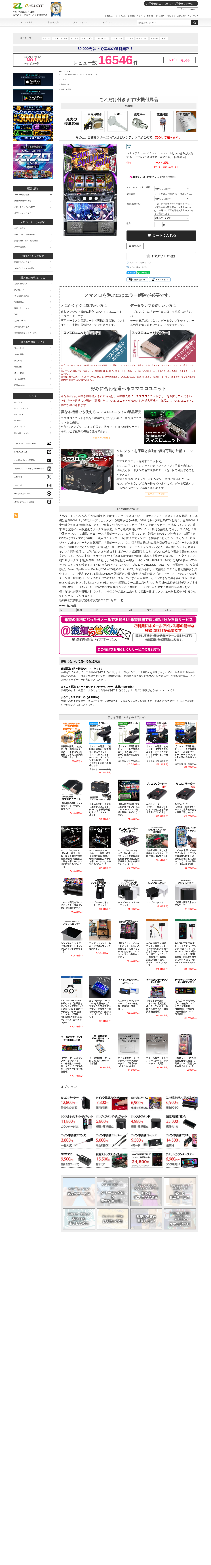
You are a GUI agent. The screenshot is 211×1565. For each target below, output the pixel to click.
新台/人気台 (53, 22)
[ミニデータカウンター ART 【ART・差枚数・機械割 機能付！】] (128, 987)
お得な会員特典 (20, 283)
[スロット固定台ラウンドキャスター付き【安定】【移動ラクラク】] (71, 888)
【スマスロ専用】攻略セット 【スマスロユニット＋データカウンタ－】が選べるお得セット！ (157, 752)
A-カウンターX (21, 408)
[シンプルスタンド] (157, 888)
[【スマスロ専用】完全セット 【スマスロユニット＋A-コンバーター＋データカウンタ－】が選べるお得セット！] (185, 732)
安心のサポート (20, 348)
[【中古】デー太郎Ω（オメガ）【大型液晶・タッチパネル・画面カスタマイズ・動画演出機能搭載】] (157, 987)
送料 (16, 314)
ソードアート (117, 38)
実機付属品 (19, 302)
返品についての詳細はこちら (141, 263)
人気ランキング (80, 22)
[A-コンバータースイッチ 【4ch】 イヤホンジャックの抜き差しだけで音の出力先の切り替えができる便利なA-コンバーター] (128, 837)
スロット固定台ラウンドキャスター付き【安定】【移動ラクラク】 (71, 905)
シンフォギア (86, 38)
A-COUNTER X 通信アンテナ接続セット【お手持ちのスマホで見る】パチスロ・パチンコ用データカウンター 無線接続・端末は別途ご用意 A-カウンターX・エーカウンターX (157, 954)
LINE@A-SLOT (20, 452)
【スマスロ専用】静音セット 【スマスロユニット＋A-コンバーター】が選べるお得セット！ (128, 752)
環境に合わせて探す (22, 262)
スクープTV (19, 427)
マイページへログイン (145, 16)
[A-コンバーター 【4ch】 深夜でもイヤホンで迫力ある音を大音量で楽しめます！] (185, 790)
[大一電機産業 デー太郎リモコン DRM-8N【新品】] (100, 1044)
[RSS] (16, 516)
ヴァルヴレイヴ (101, 38)
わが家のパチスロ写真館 (24, 460)
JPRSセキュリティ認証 (24, 502)
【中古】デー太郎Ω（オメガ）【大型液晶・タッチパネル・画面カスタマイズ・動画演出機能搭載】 (157, 1006)
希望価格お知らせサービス (25, 333)
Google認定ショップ (23, 493)
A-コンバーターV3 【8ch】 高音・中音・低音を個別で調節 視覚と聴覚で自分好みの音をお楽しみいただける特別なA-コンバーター (71, 858)
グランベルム (141, 38)
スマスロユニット (60, 38)
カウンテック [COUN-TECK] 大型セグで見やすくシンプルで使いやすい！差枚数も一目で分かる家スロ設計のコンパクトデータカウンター (100, 1009)
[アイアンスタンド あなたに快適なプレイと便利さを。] (100, 929)
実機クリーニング (21, 308)
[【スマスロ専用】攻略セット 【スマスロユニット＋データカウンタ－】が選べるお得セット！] (157, 732)
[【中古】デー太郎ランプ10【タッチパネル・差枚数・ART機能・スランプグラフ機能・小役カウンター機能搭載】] (71, 1044)
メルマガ (18, 485)
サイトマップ (193, 16)
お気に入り (109, 16)
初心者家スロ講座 (21, 296)
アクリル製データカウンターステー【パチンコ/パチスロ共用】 (157, 1061)
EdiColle (18, 414)
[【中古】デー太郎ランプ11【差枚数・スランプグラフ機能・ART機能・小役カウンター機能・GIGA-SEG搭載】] (185, 987)
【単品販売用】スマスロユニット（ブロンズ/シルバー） (71, 806)
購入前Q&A (19, 290)
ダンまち (154, 38)
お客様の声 (181, 16)
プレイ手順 (19, 354)
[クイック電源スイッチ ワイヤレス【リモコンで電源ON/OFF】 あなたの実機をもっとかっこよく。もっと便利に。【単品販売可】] (185, 837)
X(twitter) (18, 477)
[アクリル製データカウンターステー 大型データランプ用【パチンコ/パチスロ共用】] (128, 1044)
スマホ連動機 (19, 247)
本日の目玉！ (19, 228)
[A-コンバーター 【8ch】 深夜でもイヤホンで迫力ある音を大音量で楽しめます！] (157, 790)
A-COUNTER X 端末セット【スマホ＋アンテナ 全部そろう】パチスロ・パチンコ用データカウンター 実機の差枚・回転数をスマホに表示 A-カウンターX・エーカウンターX (185, 954)
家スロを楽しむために (79, 1219)
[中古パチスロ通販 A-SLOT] (28, 8)
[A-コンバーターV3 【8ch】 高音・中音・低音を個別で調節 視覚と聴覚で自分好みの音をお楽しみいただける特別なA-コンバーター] (71, 837)
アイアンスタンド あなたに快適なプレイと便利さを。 (100, 946)
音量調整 (18, 367)
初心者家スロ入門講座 (146, 1191)
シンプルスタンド (155, 902)
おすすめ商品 (66, 89)
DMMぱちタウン (21, 433)
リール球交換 (19, 379)
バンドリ (129, 38)
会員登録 (131, 16)
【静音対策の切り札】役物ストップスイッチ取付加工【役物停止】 (157, 853)
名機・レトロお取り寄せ (24, 234)
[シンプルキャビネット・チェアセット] (100, 888)
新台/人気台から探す (23, 201)
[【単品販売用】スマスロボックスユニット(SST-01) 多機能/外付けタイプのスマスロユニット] (100, 790)
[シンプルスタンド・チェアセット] (128, 888)
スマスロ (46, 38)
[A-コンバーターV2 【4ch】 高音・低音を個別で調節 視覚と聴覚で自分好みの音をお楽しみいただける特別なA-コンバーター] (100, 837)
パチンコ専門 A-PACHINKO (25, 443)
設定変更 (18, 360)
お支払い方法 (112, 1219)
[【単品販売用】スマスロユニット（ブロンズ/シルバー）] (71, 790)
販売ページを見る (101, 437)
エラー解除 (19, 373)
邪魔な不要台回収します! (146, 1219)
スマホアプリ (180, 1219)
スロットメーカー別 (68, 74)
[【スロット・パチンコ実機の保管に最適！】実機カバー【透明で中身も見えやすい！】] (185, 1044)
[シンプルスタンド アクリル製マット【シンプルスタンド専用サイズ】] (71, 929)
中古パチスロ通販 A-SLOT (24, 12)
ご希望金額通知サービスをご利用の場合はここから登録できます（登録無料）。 (129, 649)
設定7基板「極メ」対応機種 (26, 241)
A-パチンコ (19, 402)
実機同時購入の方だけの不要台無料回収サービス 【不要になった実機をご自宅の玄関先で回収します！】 (71, 752)
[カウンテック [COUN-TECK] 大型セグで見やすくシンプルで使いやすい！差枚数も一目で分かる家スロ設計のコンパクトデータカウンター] (100, 987)
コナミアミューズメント (88, 74)
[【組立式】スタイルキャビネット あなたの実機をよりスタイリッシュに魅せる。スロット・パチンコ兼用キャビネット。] (128, 929)
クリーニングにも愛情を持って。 (112, 1191)
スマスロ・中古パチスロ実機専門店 (30, 15)
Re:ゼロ (164, 38)
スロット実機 (26, 22)
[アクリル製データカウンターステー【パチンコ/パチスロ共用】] (157, 1044)
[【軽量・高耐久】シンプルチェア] (185, 888)
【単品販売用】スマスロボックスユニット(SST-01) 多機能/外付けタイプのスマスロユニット (100, 809)
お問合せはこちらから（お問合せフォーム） (171, 3)
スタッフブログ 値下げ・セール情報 (29, 468)
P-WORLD (19, 421)
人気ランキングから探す (24, 207)
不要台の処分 (19, 385)
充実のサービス (79, 1192)
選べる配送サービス (180, 1191)
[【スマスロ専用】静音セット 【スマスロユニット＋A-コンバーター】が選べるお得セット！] (128, 732)
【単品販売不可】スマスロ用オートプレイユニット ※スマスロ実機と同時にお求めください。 (128, 809)
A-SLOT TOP (64, 71)
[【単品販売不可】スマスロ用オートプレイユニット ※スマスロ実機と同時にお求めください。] (128, 790)
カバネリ (74, 38)
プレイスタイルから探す (24, 268)
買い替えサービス (21, 327)
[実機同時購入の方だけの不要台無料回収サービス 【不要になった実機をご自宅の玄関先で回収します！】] (71, 732)
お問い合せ (171, 16)
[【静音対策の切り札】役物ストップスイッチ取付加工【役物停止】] (157, 837)
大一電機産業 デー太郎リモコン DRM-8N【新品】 (100, 1061)
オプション (107, 22)
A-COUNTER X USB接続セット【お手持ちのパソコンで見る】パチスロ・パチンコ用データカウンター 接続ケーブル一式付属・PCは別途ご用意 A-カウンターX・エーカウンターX (71, 1012)
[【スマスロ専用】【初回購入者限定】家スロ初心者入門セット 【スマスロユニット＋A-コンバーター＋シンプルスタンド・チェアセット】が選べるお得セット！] (100, 732)
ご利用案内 (160, 16)
